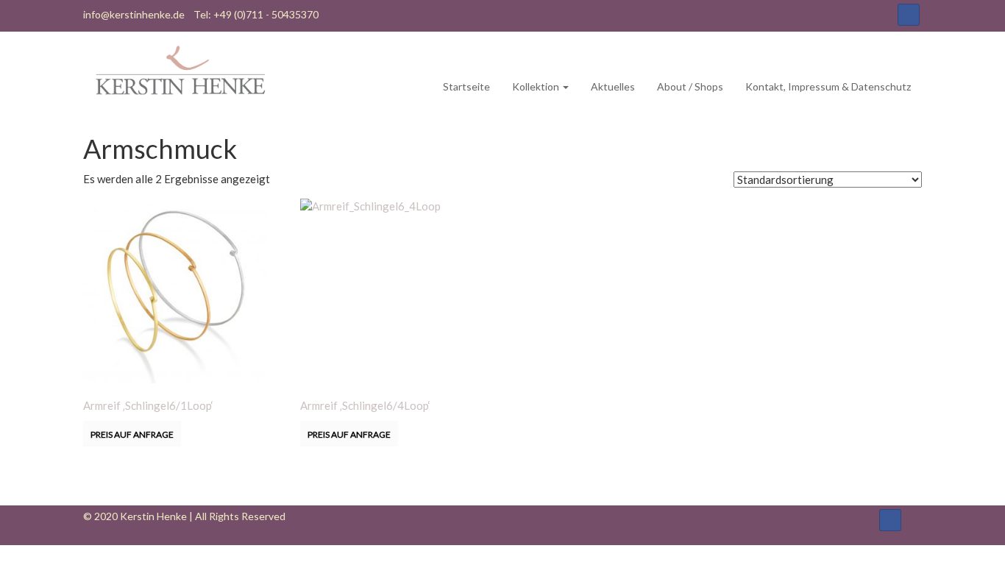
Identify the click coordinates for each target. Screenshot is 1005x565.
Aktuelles (613, 86)
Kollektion (536, 86)
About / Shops (690, 86)
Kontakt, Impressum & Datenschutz (828, 86)
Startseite (466, 86)
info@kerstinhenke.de (134, 14)
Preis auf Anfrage (132, 434)
